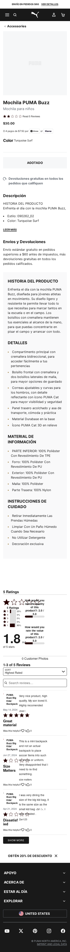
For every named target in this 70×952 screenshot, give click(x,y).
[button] (13, 611)
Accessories (16, 26)
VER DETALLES (49, 4)
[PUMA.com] (35, 15)
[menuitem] (7, 931)
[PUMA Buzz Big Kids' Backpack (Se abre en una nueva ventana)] (3, 700)
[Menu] (7, 15)
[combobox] (35, 672)
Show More (16, 840)
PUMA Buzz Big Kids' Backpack (12, 699)
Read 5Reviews (31, 116)
